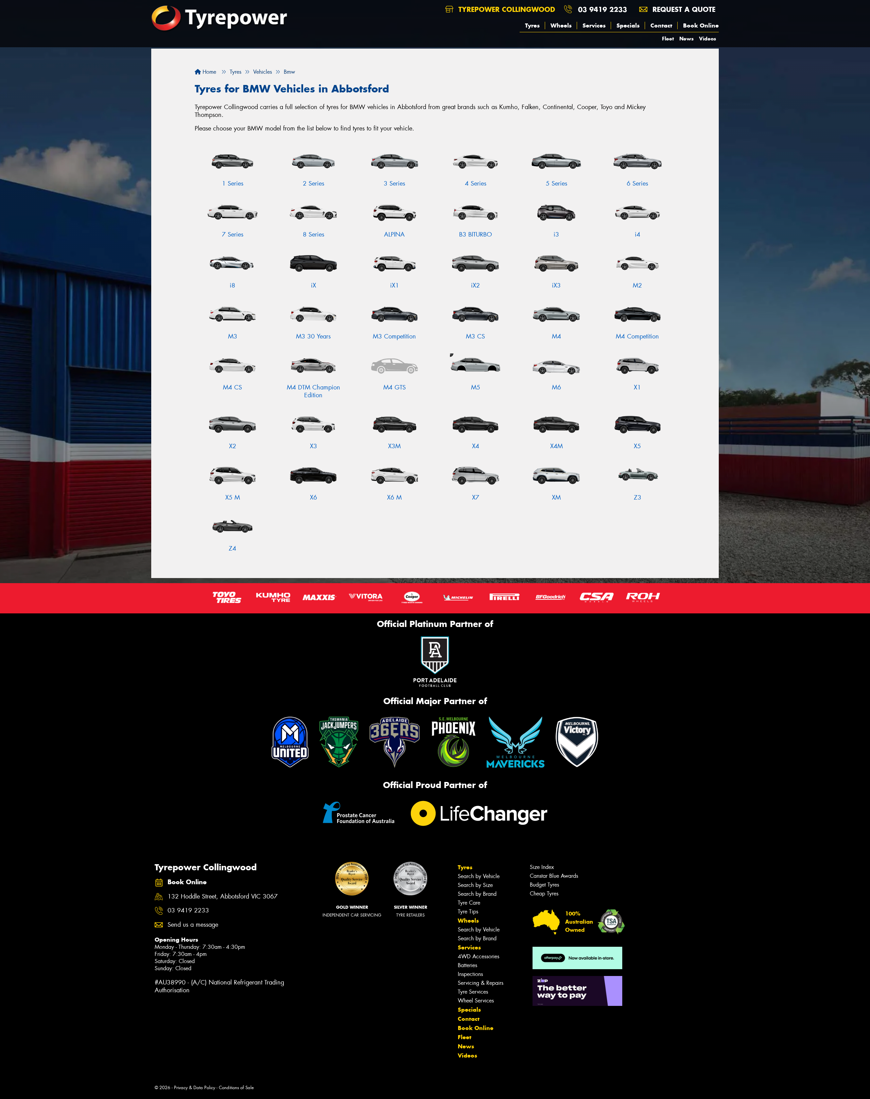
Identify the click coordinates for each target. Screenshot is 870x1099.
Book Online (701, 25)
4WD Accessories (478, 956)
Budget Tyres (544, 884)
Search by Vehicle (479, 876)
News (686, 38)
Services (594, 25)
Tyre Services (473, 991)
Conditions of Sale (236, 1088)
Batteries (467, 965)
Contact (661, 25)
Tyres (532, 25)
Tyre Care (469, 902)
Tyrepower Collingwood (505, 9)
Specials (628, 25)
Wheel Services (476, 1000)
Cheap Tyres (544, 893)
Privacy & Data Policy (194, 1088)
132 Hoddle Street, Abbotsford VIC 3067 (223, 897)
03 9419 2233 (602, 9)
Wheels (561, 25)
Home (208, 71)
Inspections (470, 974)
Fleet (668, 38)
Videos (707, 38)
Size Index (542, 867)
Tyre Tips (468, 911)
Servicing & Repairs (480, 983)
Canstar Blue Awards (554, 875)
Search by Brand (477, 893)
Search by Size (475, 885)
